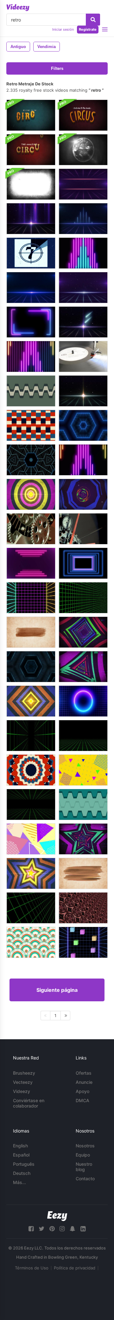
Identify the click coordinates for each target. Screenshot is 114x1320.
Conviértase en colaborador (28, 1103)
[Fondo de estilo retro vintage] (30, 391)
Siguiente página (57, 990)
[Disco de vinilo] (83, 356)
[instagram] (62, 1229)
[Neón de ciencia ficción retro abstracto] (83, 253)
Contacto (85, 1178)
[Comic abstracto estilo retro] (83, 770)
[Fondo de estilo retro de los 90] (83, 804)
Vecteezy (23, 1082)
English (20, 1145)
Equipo (83, 1154)
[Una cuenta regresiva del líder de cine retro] (30, 253)
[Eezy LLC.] (57, 1216)
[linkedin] (83, 1229)
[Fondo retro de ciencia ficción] (83, 184)
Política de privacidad (74, 1267)
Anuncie (84, 1082)
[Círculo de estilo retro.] (30, 494)
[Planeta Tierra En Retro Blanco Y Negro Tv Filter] (83, 149)
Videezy (21, 1091)
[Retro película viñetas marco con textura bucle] (30, 184)
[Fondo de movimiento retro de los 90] (83, 632)
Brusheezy (24, 1073)
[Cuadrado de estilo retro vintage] (30, 425)
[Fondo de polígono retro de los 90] (83, 494)
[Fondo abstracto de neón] (30, 563)
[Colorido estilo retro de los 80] (30, 839)
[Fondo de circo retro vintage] (30, 115)
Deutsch (21, 1173)
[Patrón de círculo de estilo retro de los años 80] (30, 942)
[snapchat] (72, 1229)
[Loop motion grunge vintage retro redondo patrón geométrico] (83, 908)
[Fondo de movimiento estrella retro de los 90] (30, 873)
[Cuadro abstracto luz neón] (30, 322)
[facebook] (31, 1229)
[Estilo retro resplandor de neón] (83, 701)
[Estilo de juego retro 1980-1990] (83, 942)
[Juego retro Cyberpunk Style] (30, 597)
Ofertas (84, 1073)
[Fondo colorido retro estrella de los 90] (83, 839)
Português (24, 1164)
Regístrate (88, 29)
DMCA (82, 1100)
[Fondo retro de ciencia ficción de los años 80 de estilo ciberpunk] (83, 597)
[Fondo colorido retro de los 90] (30, 701)
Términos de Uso (31, 1267)
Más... (19, 1182)
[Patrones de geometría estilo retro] (30, 770)
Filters (57, 68)
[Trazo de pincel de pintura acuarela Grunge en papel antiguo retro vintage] (83, 873)
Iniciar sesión (63, 29)
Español (21, 1154)
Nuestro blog (84, 1166)
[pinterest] (51, 1229)
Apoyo (82, 1091)
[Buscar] (93, 20)
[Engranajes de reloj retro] (30, 528)
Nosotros (85, 1145)
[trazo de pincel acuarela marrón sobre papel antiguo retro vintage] (30, 632)
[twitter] (41, 1229)
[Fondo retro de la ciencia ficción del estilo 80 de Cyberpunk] (30, 735)
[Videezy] (17, 7)
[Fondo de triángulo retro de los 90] (83, 666)
